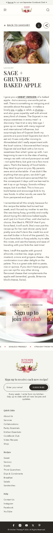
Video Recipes (11, 440)
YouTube (8, 511)
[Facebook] (13, 525)
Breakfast (8, 477)
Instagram (8, 503)
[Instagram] (20, 525)
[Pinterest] (39, 525)
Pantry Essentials (12, 428)
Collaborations (11, 424)
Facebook (8, 507)
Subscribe (39, 387)
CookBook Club (12, 436)
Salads (7, 481)
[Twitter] (33, 525)
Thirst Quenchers (12, 470)
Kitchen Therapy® (17, 529)
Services (8, 420)
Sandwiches (9, 485)
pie (12, 110)
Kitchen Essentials (12, 432)
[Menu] (5, 10)
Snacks (7, 466)
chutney (39, 110)
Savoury (7, 462)
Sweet (6, 458)
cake (20, 110)
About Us (8, 416)
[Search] (48, 10)
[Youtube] (26, 525)
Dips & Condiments (13, 474)
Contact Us (9, 499)
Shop (6, 444)
